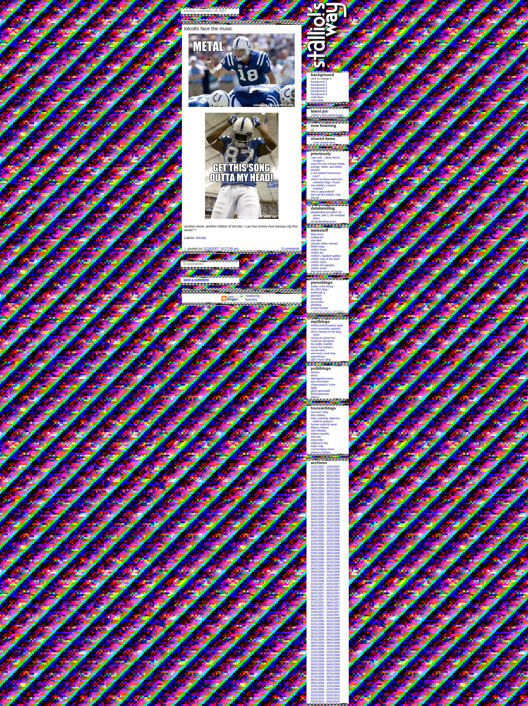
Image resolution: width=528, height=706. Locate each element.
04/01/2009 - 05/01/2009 (325, 667)
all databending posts (323, 221)
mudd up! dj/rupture (322, 340)
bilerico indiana (320, 427)
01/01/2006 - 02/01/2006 (325, 547)
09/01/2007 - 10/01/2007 (325, 608)
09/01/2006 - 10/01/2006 (325, 571)
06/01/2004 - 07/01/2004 (325, 488)
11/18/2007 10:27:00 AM (220, 248)
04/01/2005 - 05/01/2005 (325, 519)
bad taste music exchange (326, 271)
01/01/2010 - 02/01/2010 (325, 695)
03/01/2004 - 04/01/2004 (325, 479)
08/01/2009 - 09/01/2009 (325, 679)
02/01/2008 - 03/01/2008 (325, 624)
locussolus (317, 301)
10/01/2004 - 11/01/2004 (325, 500)
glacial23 (316, 295)
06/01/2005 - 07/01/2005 (325, 525)
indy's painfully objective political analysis (325, 420)
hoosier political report (324, 424)
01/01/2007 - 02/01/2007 (325, 584)
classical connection (323, 337)
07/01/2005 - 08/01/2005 (325, 528)
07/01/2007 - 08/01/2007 (325, 602)
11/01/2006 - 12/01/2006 (325, 577)
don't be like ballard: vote (326, 194)
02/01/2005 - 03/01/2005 (325, 513)
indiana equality (320, 433)
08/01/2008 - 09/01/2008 (325, 642)
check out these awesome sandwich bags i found (326, 181)
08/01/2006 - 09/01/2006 (325, 568)
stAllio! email (318, 268)
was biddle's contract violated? (323, 187)
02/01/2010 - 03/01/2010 (325, 698)
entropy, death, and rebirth (326, 166)
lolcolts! (315, 169)
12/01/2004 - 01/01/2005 (325, 506)
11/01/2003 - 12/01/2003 (325, 466)
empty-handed (319, 308)
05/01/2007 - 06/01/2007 (325, 596)
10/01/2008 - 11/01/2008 (325, 649)
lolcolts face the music (208, 28)
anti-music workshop (323, 353)
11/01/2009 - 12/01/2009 (325, 689)
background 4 (319, 91)
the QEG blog (319, 289)
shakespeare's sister (323, 384)
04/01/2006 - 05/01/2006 (325, 556)
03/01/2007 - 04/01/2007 (325, 590)
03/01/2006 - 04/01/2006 (325, 553)
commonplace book (322, 449)
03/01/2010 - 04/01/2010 (325, 701)
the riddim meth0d (321, 344)
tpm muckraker (320, 381)
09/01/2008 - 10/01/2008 (325, 645)
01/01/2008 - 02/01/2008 (325, 621)
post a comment (196, 279)
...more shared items (323, 142)
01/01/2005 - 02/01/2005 (325, 509)
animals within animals (324, 243)
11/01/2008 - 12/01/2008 (325, 652)
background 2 (319, 84)
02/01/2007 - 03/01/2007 (325, 587)
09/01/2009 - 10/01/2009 (325, 683)
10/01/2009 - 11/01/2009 (325, 686)
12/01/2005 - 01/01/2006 (325, 543)
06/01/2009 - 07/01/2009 (325, 673)
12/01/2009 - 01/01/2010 (325, 692)
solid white (317, 100)
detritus (315, 372)
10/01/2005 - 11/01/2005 (325, 537)
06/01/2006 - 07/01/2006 (325, 562)
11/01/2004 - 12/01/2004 (325, 503)
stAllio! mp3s (318, 262)
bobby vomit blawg (322, 286)
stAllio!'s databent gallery (326, 255)
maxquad (316, 298)
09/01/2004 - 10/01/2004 (325, 497)
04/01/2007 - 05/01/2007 (325, 593)
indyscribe (317, 439)
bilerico (315, 397)
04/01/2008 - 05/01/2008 (325, 630)
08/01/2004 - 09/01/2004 (325, 494)
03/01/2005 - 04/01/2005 (325, 516)
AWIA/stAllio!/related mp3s (327, 325)
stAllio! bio (317, 252)
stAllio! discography (322, 265)
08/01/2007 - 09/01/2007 (325, 605)
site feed (316, 240)
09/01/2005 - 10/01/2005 (325, 534)
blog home (317, 234)
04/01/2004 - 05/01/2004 (325, 482)
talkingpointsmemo (322, 378)
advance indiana (320, 452)
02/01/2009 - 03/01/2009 (325, 661)
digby (314, 387)
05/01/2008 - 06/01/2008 (325, 633)
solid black (317, 97)
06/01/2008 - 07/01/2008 (325, 636)
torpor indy (317, 446)
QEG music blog (321, 359)
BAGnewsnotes (320, 393)
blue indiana (318, 415)
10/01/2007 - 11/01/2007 (325, 611)
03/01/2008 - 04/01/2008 (325, 627)
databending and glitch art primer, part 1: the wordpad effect (328, 215)
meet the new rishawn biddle (328, 163)
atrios (314, 375)
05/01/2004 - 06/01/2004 (325, 485)
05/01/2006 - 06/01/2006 (325, 559)
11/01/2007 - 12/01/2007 (325, 615)
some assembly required (325, 328)
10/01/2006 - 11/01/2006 (325, 574)
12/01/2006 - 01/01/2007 (325, 581)
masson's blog (319, 412)
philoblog (316, 304)
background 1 (319, 81)
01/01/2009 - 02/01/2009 (325, 658)
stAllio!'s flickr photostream (327, 115)
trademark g (318, 292)
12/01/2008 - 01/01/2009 (325, 655)
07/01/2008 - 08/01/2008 (325, 639)
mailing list (317, 237)
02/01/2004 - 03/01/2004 (325, 475)
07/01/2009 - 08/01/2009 (325, 676)
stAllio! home (318, 249)
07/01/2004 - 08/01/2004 (325, 491)
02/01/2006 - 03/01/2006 (325, 550)
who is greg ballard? (323, 191)
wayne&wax (318, 356)
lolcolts (315, 197)
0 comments (290, 248)
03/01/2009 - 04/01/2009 (325, 664)
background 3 (319, 87)
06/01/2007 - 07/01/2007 (325, 599)
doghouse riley (319, 442)
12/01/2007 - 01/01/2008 (325, 618)
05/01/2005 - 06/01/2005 (325, 522)
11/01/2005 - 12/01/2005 (325, 540)
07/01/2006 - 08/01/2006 (325, 565)
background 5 (319, 94)
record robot (318, 350)
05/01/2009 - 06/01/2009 (325, 670)
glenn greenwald (320, 390)
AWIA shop (317, 246)
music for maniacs (322, 347)
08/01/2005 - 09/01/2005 (325, 531)
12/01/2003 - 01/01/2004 (325, 469)
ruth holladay (318, 430)
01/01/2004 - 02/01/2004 (325, 472)
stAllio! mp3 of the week (325, 258)
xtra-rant (316, 436)
